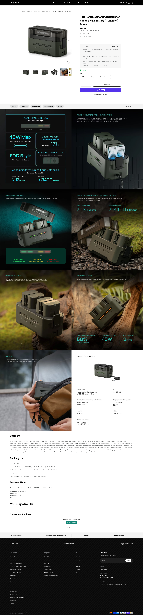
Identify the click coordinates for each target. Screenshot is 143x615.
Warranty (46, 563)
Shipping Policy (48, 569)
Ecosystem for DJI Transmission (18, 566)
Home (23, 11)
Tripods (12, 581)
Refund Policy (47, 566)
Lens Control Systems (15, 572)
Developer (78, 560)
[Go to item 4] (54, 72)
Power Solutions (14, 585)
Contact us (47, 560)
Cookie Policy (36, 612)
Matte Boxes (13, 575)
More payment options (100, 94)
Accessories (13, 600)
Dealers (78, 569)
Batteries (29, 11)
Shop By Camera (68, 2)
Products (56, 2)
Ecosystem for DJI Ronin (16, 563)
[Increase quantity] (89, 84)
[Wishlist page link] (116, 3)
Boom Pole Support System (17, 597)
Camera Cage (13, 557)
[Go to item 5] (64, 72)
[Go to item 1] (26, 72)
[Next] (69, 72)
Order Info (46, 557)
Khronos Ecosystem (15, 560)
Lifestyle (12, 603)
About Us (78, 557)
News (80, 2)
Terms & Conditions (15, 612)
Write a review (71, 522)
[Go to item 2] (35, 72)
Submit (129, 561)
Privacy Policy (26, 612)
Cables (11, 588)
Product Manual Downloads (51, 575)
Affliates (78, 572)
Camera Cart (13, 578)
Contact (87, 2)
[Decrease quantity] (82, 84)
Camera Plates (13, 591)
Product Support (48, 572)
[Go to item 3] (45, 72)
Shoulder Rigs (13, 594)
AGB (77, 563)
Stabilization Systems (15, 569)
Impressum (79, 566)
